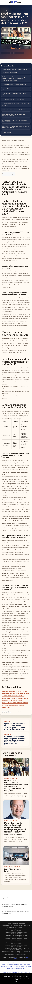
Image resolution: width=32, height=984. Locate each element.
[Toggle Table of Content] (11, 174)
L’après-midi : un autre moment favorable (12, 89)
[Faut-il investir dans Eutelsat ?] (16, 855)
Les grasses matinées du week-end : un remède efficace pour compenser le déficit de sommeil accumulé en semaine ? (15, 693)
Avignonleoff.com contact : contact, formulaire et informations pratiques (16, 949)
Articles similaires (6, 132)
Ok (16, 981)
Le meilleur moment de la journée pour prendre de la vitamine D (15, 104)
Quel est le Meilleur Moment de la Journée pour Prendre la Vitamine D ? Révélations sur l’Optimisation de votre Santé (14, 71)
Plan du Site (27, 925)
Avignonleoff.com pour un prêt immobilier (16, 954)
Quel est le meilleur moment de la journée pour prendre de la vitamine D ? (14, 114)
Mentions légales (18, 925)
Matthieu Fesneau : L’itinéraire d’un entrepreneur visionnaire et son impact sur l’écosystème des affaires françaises (16, 786)
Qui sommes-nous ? (7, 925)
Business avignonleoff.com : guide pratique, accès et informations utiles (16, 952)
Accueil (9, 923)
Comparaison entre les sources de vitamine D (14, 109)
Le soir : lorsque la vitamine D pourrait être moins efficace (14, 94)
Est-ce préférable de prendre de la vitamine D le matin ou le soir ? (14, 120)
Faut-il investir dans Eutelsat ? (12, 870)
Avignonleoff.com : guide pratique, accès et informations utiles (16, 929)
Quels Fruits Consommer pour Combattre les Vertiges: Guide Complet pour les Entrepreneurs (15, 705)
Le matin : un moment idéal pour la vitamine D (14, 84)
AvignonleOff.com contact (18, 923)
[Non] (30, 978)
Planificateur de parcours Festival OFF (16, 927)
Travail (7, 10)
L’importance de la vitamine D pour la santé (13, 99)
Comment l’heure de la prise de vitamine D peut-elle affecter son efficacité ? (15, 126)
